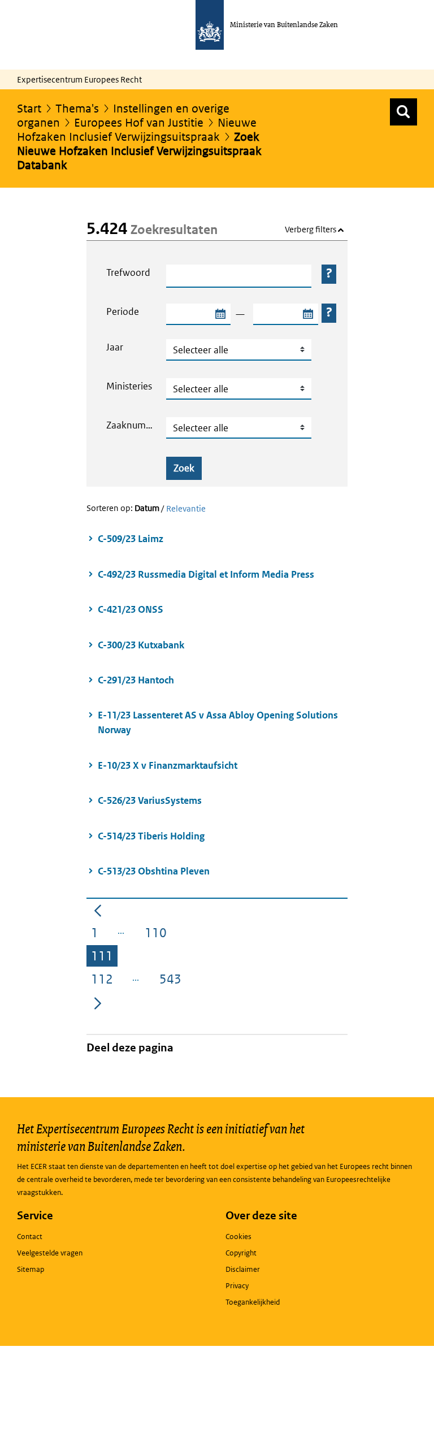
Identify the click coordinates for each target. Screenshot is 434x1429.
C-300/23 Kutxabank (141, 645)
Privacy (237, 1286)
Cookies (238, 1236)
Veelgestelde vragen (50, 1253)
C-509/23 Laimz (130, 538)
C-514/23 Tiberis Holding (152, 836)
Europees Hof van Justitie (138, 122)
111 (104, 958)
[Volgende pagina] (97, 1003)
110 (158, 934)
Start (29, 108)
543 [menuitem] (172, 981)
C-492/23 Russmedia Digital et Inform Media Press (207, 574)
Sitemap (30, 1269)
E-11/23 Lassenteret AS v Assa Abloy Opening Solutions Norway (218, 722)
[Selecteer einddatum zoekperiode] (307, 314)
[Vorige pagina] (97, 909)
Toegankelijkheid (252, 1302)
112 (104, 981)
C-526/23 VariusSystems (150, 800)
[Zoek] (403, 111)
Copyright (241, 1253)
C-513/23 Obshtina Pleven (154, 871)
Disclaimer (242, 1269)
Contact (29, 1236)
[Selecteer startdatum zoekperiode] (220, 314)
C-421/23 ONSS (130, 609)
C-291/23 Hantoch (136, 680)
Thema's (77, 108)
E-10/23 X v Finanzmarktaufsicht (167, 765)
